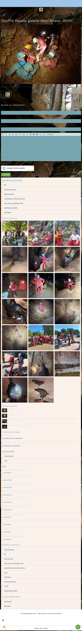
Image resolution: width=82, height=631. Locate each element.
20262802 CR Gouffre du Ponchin (16, 507)
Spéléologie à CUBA (10, 208)
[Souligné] (9, 134)
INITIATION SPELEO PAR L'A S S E (21, 426)
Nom (2, 109)
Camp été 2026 (8, 435)
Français (9, 601)
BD (5, 185)
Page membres (9, 194)
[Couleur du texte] (16, 134)
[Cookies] (4, 627)
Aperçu (50, 134)
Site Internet (5, 125)
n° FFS (6, 586)
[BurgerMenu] (4, 15)
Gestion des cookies (41, 628)
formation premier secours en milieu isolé (19, 443)
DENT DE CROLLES (15, 409)
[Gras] (2, 134)
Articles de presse (10, 189)
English (8, 606)
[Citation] (20, 134)
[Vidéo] (37, 134)
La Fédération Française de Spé (14, 198)
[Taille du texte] (12, 134)
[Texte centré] (24, 134)
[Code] (40, 134)
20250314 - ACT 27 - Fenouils (14, 499)
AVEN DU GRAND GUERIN (18, 420)
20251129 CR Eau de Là (11, 529)
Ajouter (5, 175)
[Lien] (27, 134)
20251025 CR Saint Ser (11, 522)
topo (6, 460)
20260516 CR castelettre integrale (16, 477)
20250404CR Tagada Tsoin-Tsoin (16, 492)
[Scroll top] (78, 627)
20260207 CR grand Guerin (13, 514)
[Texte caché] (30, 134)
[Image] (34, 134)
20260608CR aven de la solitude (15, 470)
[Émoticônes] (43, 134)
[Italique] (6, 134)
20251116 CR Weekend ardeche (14, 537)
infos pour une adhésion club (13, 203)
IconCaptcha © (30, 170)
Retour (41, 94)
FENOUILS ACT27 (15, 415)
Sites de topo (8, 456)
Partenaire (7, 212)
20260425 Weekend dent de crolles (17, 485)
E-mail (3, 117)
